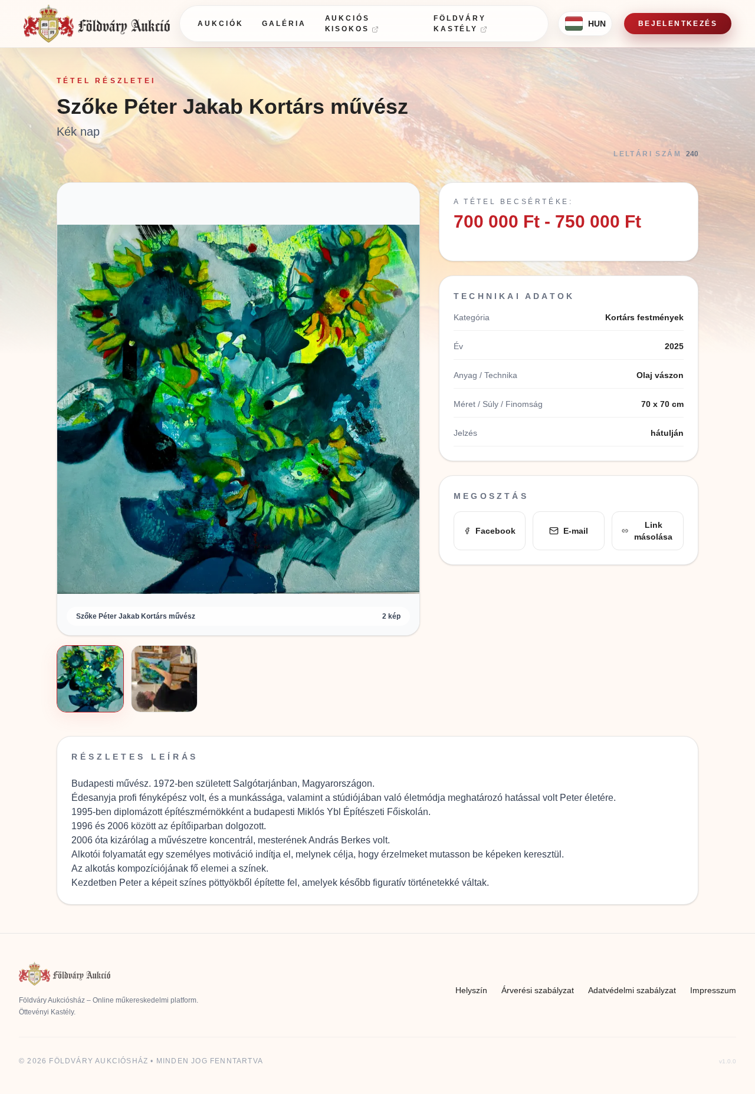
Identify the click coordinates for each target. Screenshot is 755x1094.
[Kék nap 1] (90, 678)
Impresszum (713, 990)
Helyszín (471, 990)
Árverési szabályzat (537, 990)
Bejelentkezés (677, 23)
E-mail (575, 530)
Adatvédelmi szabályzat (632, 990)
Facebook (495, 530)
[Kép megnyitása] (238, 409)
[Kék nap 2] (164, 678)
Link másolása (653, 530)
